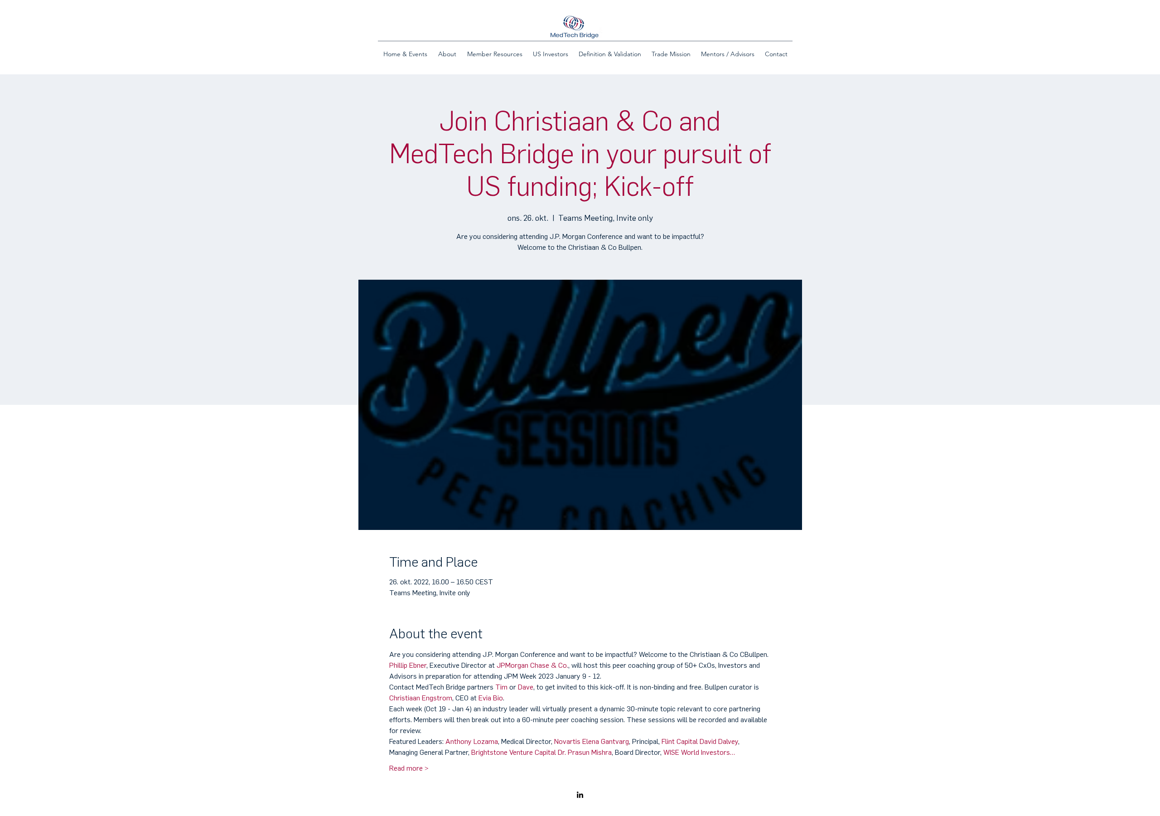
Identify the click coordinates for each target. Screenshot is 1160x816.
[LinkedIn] (580, 794)
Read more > (409, 767)
